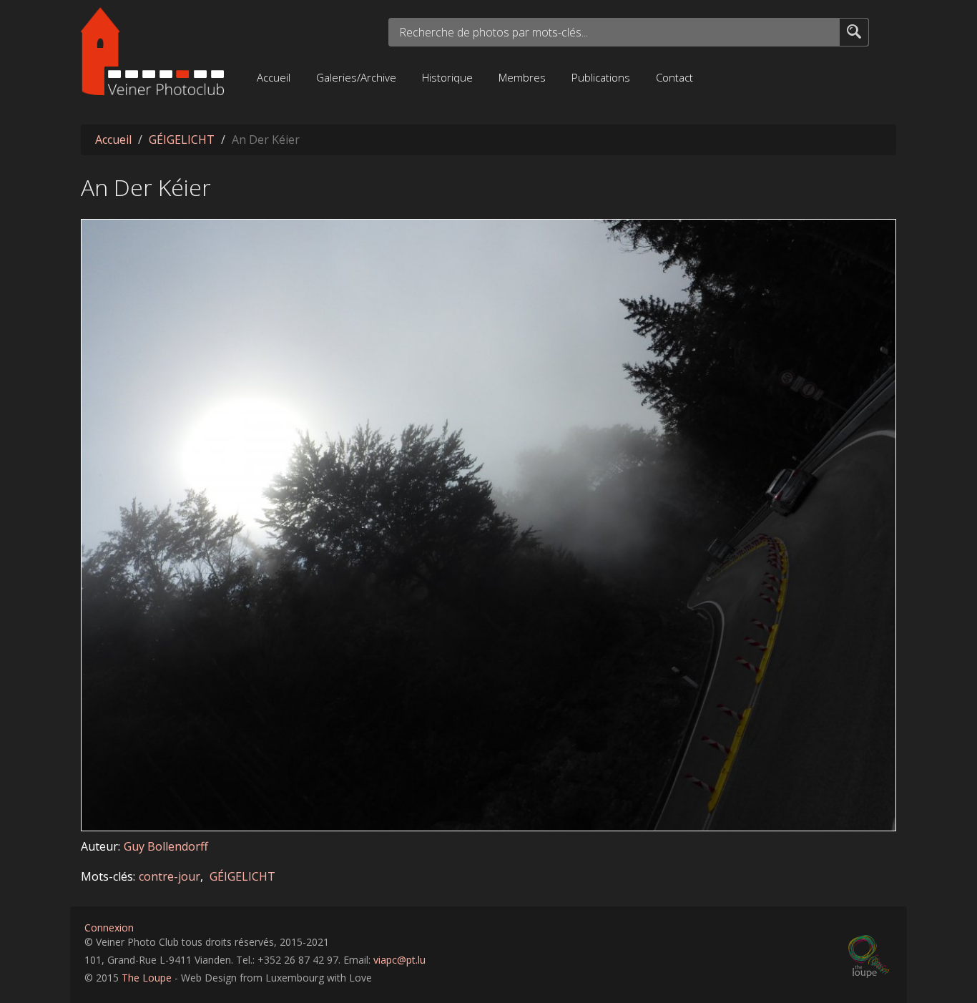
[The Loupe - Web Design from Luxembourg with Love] (870, 956)
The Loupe (147, 977)
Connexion (109, 927)
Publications (600, 77)
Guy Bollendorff (166, 846)
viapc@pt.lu (399, 960)
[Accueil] (152, 51)
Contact (674, 77)
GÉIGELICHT (182, 139)
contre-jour (169, 876)
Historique (447, 77)
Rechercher (854, 31)
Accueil (273, 77)
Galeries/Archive (356, 77)
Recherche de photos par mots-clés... (493, 32)
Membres (522, 77)
